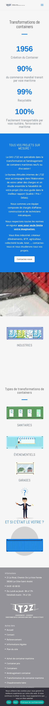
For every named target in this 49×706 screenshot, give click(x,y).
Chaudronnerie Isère (16, 682)
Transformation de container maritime (25, 678)
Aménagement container (19, 673)
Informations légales (17, 644)
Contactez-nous (24, 259)
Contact (10, 634)
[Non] (46, 697)
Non (15, 702)
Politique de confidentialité (32, 702)
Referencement (14, 639)
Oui (8, 702)
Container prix (13, 663)
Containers (12, 668)
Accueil (10, 630)
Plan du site (12, 649)
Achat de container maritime (20, 658)
